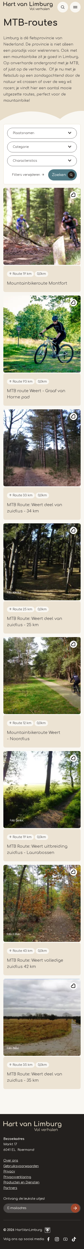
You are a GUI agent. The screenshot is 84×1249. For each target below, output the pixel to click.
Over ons (10, 1160)
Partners (10, 1188)
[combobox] (42, 133)
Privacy (9, 1171)
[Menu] (75, 7)
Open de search (62, 7)
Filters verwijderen (26, 174)
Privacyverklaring (17, 1177)
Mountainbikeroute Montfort (37, 283)
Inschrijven (75, 1208)
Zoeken (59, 175)
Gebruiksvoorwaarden (21, 1166)
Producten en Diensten (21, 1182)
